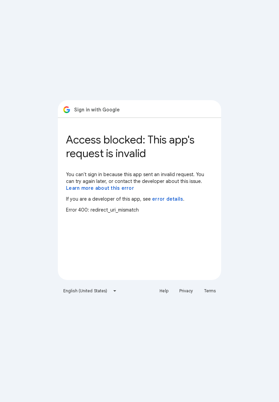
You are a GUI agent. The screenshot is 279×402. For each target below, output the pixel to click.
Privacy (186, 290)
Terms (210, 290)
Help (164, 290)
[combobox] (90, 290)
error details (167, 199)
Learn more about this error (100, 188)
